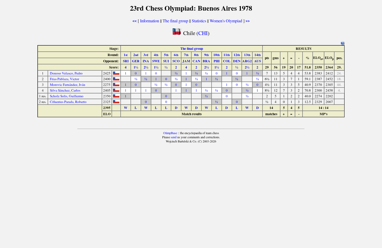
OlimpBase (170, 133)
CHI (203, 33)
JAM (186, 61)
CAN (196, 61)
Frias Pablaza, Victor (64, 79)
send (173, 137)
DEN (237, 61)
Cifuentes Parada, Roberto (68, 101)
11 (226, 54)
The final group (175, 20)
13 (247, 54)
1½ (136, 67)
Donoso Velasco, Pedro (66, 73)
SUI (166, 61)
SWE (156, 61)
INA (146, 61)
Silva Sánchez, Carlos (65, 90)
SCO (176, 61)
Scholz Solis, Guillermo (66, 96)
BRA (206, 61)
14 (257, 54)
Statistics (199, 20)
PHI (217, 61)
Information (149, 20)
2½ (146, 67)
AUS (257, 61)
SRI (126, 61)
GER (136, 61)
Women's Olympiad (226, 20)
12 (237, 54)
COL (226, 61)
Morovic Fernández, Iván (67, 84)
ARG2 (247, 61)
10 (216, 54)
